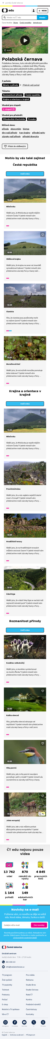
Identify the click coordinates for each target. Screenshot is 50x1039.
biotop (26, 128)
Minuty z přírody (10, 85)
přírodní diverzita (31, 136)
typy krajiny (24, 132)
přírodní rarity (38, 132)
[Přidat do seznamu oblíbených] (42, 182)
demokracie (37, 22)
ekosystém (16, 128)
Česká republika (25, 22)
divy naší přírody (9, 132)
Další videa (25, 173)
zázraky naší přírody (11, 136)
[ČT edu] (8, 11)
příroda (5, 128)
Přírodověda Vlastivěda (14, 119)
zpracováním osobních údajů (25, 937)
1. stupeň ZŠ (9, 109)
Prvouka (32, 119)
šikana (15, 22)
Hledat (42, 17)
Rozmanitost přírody (12, 95)
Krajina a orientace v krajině (16, 99)
